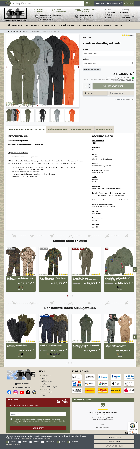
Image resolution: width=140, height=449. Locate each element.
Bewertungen (104, 129)
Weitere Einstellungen (13, 444)
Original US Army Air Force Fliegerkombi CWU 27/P (115, 346)
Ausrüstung (31, 25)
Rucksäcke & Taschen (68, 25)
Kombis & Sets (24, 31)
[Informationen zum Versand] (90, 390)
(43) (132, 35)
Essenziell (13, 442)
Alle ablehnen (114, 442)
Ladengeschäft (46, 392)
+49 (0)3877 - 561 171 (23, 387)
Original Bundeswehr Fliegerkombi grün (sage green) (86, 346)
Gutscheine (45, 389)
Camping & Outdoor (91, 25)
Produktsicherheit (81, 129)
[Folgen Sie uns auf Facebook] (9, 392)
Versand (44, 378)
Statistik (24, 442)
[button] (128, 3)
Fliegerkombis (35, 31)
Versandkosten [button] (129, 99)
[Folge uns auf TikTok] (28, 392)
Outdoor (125, 15)
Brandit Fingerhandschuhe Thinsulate (17, 346)
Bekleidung (17, 25)
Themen (107, 25)
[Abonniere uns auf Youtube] (22, 392)
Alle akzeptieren (114, 437)
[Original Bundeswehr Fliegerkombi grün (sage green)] (86, 328)
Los (90, 3)
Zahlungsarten (46, 381)
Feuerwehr (111, 12)
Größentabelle (57, 129)
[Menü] (136, 423)
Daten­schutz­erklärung (27, 438)
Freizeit (125, 12)
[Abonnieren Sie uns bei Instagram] (15, 392)
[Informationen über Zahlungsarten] (77, 377)
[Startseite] (15, 14)
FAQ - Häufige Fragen (49, 387)
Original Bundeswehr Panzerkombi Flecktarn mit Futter (53, 279)
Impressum (47, 438)
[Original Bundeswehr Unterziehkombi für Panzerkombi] (86, 261)
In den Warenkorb (114, 86)
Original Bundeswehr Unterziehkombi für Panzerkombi (85, 279)
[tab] (26, 129)
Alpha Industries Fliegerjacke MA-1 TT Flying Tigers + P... (118, 279)
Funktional (74, 442)
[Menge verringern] (89, 87)
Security (110, 17)
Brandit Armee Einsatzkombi (51, 345)
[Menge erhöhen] (89, 84)
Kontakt (44, 384)
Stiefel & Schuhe (48, 25)
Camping (125, 10)
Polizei (109, 15)
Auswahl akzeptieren (114, 446)
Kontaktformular (46, 19)
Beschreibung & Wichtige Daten (26, 129)
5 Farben (53, 356)
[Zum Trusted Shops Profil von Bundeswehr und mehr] (34, 392)
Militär (109, 10)
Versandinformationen (127, 80)
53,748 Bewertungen (102, 427)
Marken (118, 25)
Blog (43, 395)
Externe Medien (50, 442)
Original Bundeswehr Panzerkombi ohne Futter (20, 279)
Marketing (36, 442)
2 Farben (20, 289)
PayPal (63, 442)
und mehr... (126, 17)
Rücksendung (46, 375)
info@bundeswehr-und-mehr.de (51, 15)
